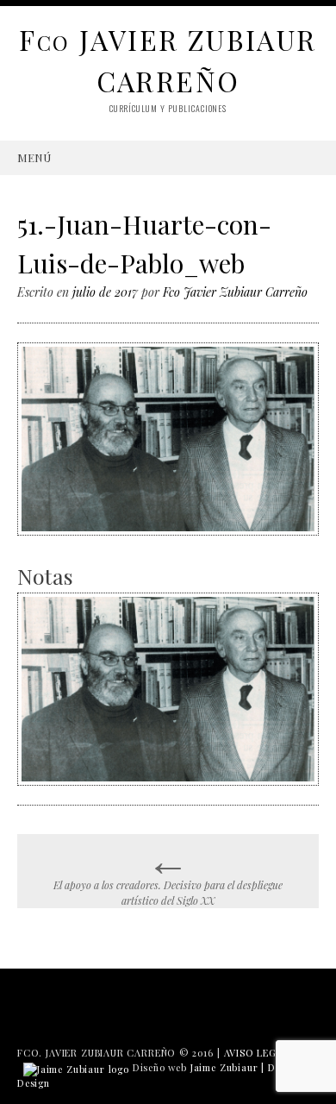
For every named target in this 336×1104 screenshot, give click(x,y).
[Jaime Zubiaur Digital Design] (76, 1067)
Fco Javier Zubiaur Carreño (235, 292)
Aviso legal (256, 1052)
